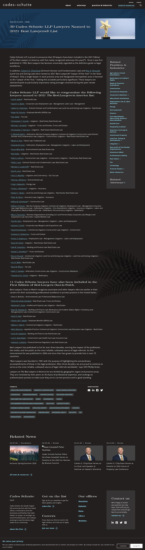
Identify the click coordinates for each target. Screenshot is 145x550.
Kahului (82, 506)
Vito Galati (15, 117)
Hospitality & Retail (63, 403)
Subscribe (46, 506)
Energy (38, 399)
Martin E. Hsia (16, 141)
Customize (123, 546)
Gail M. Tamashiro (18, 247)
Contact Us (116, 515)
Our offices (88, 496)
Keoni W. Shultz (17, 243)
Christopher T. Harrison (20, 130)
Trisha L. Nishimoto (19, 188)
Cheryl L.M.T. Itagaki (19, 321)
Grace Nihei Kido (17, 149)
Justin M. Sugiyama (18, 334)
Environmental (48, 399)
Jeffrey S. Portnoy (18, 206)
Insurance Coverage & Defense (20, 408)
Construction (15, 394)
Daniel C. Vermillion (19, 252)
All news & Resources (19, 475)
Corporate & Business (46, 394)
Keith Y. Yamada (17, 271)
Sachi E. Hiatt (16, 316)
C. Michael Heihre (18, 134)
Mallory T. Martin (18, 325)
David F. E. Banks (17, 104)
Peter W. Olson (17, 197)
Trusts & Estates (16, 417)
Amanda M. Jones (18, 145)
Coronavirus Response (30, 394)
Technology (114, 165)
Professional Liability (59, 412)
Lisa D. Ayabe (16, 99)
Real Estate (72, 412)
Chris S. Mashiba (17, 175)
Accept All (136, 546)
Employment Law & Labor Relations (22, 399)
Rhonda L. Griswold (19, 125)
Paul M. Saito (16, 221)
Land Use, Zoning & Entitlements (117, 139)
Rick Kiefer (15, 154)
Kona (81, 511)
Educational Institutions (64, 394)
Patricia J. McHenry (18, 180)
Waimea (83, 521)
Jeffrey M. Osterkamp (19, 202)
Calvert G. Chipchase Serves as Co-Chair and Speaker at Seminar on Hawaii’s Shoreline (87, 466)
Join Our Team (48, 528)
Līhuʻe (82, 516)
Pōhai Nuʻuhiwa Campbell (21, 301)
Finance (59, 399)
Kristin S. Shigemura (19, 238)
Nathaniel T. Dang (18, 305)
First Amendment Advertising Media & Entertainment (27, 403)
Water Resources (29, 417)
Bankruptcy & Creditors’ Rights (43, 390)
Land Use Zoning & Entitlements (59, 408)
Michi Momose (17, 329)
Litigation (75, 408)
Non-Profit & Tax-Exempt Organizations (23, 412)
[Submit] (140, 5)
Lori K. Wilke (16, 262)
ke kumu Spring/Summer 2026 (23, 463)
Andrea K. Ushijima (18, 342)
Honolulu (83, 501)
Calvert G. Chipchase (31, 70)
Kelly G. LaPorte (17, 158)
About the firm (16, 529)
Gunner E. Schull (17, 225)
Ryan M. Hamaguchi (19, 310)
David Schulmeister (19, 230)
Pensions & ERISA (44, 412)
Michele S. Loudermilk (19, 167)
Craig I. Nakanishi (18, 184)
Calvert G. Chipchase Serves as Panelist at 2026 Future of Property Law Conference (120, 466)
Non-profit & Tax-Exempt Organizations (120, 148)
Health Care (50, 403)
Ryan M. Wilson (17, 267)
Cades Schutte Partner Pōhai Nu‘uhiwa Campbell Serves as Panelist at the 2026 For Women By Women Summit (56, 458)
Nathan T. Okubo (17, 193)
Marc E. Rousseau (18, 215)
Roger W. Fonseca (18, 112)
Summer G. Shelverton (20, 234)
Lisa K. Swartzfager (18, 338)
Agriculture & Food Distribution (21, 390)
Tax (80, 412)
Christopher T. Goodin (20, 121)
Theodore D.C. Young (19, 275)
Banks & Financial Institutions (66, 390)
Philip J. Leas (16, 162)
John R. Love (16, 171)
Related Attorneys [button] (116, 181)
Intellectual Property (39, 408)
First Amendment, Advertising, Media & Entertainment (118, 118)
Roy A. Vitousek (93, 70)
